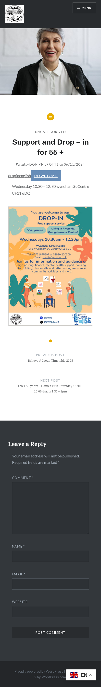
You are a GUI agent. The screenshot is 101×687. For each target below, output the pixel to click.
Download (46, 176)
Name (18, 546)
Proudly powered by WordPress (38, 671)
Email (18, 574)
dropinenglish (19, 175)
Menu (86, 8)
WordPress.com (53, 677)
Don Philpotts (44, 164)
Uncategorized (50, 132)
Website (20, 602)
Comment (23, 478)
